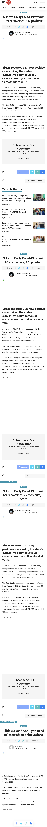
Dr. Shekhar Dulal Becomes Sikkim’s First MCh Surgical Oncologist (14, 212)
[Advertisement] (23, 403)
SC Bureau (7, 245)
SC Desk (7, 204)
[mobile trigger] (4, 2)
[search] (31, 2)
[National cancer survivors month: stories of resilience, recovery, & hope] (39, 239)
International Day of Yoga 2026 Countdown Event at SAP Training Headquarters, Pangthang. (16, 198)
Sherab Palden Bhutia (23, 32)
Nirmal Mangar (9, 218)
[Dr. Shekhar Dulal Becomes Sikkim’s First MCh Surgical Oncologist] (39, 211)
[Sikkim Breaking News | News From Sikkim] (8, 2)
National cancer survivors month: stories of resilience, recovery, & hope (16, 239)
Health (23, 12)
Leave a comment (36, 180)
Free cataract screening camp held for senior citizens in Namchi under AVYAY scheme (16, 225)
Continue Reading (8, 482)
